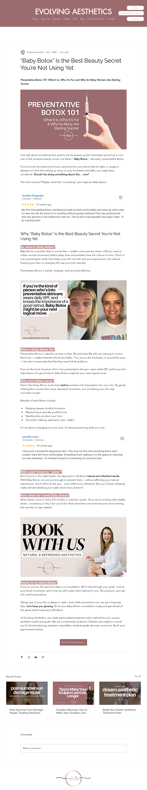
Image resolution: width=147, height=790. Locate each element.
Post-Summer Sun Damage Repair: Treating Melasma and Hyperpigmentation (26, 711)
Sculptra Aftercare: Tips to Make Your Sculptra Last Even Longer (71, 711)
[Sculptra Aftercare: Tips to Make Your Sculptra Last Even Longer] (73, 693)
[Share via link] (42, 657)
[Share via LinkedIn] (35, 657)
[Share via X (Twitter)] (28, 657)
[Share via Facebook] (21, 657)
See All (138, 676)
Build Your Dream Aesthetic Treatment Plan (119, 711)
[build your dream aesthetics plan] (120, 693)
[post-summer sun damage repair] (27, 693)
